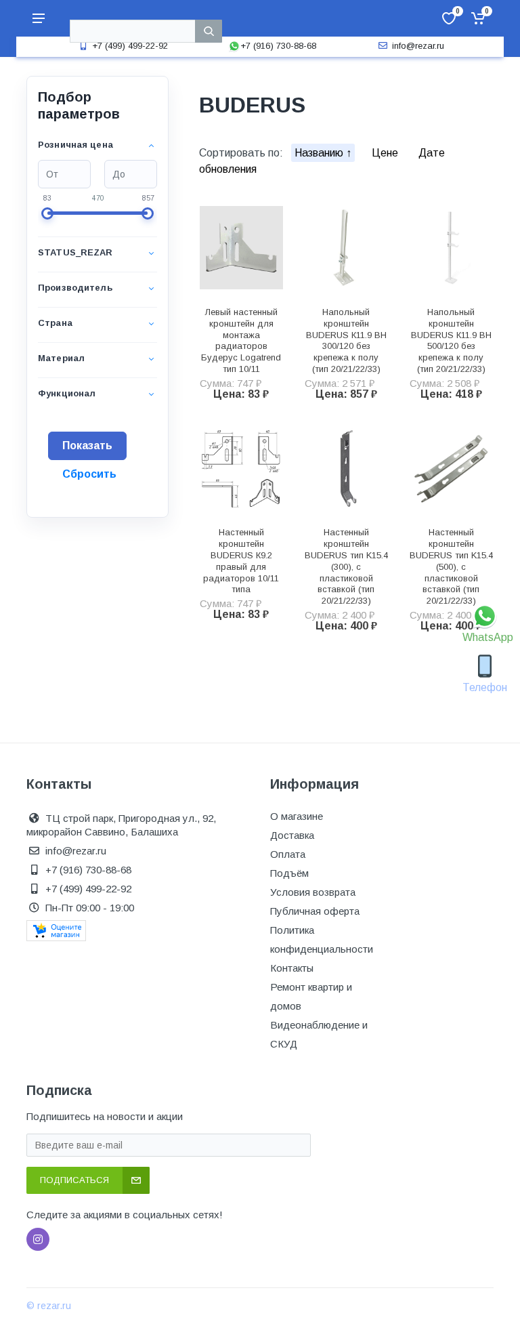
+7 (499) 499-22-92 (130, 46)
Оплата (287, 854)
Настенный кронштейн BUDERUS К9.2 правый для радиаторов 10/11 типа (241, 560)
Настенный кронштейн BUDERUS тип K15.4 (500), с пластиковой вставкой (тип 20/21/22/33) (451, 566)
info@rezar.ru (418, 46)
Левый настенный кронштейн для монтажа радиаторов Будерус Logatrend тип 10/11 (241, 340)
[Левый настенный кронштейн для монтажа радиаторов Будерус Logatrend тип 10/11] (241, 247)
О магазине (296, 816)
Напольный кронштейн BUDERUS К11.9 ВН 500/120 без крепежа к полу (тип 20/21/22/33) (451, 340)
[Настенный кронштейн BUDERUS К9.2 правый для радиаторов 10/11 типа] (241, 468)
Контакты (291, 968)
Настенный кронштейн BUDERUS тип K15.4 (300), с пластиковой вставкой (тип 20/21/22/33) (346, 566)
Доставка (292, 835)
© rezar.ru (48, 1305)
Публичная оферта (315, 911)
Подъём (289, 873)
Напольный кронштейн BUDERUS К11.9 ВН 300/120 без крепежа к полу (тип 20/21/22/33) (346, 340)
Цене (386, 153)
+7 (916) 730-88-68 (278, 46)
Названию (320, 153)
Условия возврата (312, 892)
